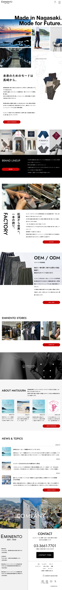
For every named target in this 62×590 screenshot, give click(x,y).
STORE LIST (51, 344)
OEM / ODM (51, 302)
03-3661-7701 (45, 545)
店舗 (52, 566)
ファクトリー (38, 566)
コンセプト (44, 564)
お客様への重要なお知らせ (47, 570)
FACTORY (51, 241)
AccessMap (4, 552)
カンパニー (50, 568)
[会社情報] (47, 581)
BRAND (10, 169)
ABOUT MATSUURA (51, 425)
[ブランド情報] (43, 581)
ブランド (51, 564)
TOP (39, 564)
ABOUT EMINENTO (11, 121)
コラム (44, 568)
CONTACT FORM (45, 555)
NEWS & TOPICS (51, 490)
